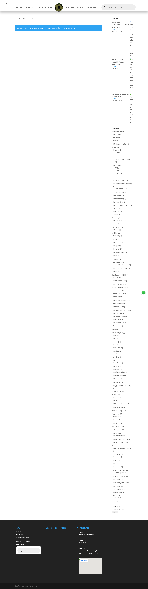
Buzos (115, 335)
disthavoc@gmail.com (86, 535)
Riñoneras (116, 382)
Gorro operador (120, 473)
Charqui (116, 230)
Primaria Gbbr (118, 202)
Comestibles (116, 227)
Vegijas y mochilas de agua (122, 385)
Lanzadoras (116, 351)
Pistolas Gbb (117, 195)
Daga (115, 239)
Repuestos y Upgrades (121, 205)
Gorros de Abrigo (119, 476)
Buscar (115, 512)
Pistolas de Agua (117, 411)
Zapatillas (116, 215)
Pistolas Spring (118, 199)
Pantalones (117, 479)
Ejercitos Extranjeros (119, 287)
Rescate (116, 256)
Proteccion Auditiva (118, 426)
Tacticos (116, 259)
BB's (115, 344)
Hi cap (119, 173)
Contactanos (92, 8)
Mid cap (119, 177)
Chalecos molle (118, 293)
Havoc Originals (117, 333)
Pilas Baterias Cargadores (122, 448)
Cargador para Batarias (123, 159)
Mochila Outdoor (119, 372)
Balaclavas (117, 457)
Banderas (116, 397)
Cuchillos (115, 233)
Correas (116, 137)
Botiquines (117, 319)
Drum (119, 170)
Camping (115, 218)
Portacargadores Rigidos (122, 310)
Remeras (116, 339)
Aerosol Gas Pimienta (120, 265)
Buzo (115, 463)
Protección (115, 414)
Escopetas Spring (119, 180)
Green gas (116, 348)
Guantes (116, 417)
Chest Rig (116, 297)
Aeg (116, 168)
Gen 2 (117, 498)
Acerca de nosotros (74, 8)
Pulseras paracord (119, 442)
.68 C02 (116, 357)
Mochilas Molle (118, 375)
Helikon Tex (117, 277)
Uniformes (117, 495)
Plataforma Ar (120, 192)
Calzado (114, 209)
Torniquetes (117, 326)
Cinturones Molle (119, 303)
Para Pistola (117, 363)
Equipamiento (116, 291)
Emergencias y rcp (119, 323)
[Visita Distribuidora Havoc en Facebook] (54, 532)
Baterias (116, 150)
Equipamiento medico (119, 317)
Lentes (115, 420)
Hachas (114, 329)
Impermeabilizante (119, 220)
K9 (114, 401)
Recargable (117, 366)
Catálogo (29, 8)
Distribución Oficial (44, 8)
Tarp (115, 224)
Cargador (116, 165)
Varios (114, 446)
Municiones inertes (120, 144)
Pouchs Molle (118, 313)
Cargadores (117, 134)
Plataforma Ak (120, 189)
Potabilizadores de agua (121, 439)
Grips (115, 141)
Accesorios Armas (118, 131)
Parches (114, 395)
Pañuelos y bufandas (120, 483)
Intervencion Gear (119, 281)
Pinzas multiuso (118, 252)
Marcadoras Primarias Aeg (122, 184)
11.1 (116, 152)
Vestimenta (116, 454)
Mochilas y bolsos (118, 370)
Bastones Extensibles (120, 268)
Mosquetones (116, 391)
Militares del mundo (120, 404)
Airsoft (114, 147)
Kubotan (116, 272)
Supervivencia (116, 433)
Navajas (116, 249)
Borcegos (116, 211)
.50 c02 (115, 354)
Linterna (114, 360)
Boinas (115, 460)
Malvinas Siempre (119, 284)
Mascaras (116, 423)
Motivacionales (118, 407)
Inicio (16, 19)
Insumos (115, 342)
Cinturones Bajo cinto (121, 300)
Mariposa (116, 246)
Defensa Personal (118, 262)
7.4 (116, 156)
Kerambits (116, 242)
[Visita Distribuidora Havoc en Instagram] (49, 532)
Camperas (116, 467)
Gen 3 (117, 501)
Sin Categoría (116, 430)
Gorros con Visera (119, 470)
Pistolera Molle (118, 307)
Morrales (116, 379)
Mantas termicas (119, 436)
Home (19, 8)
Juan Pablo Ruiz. (31, 586)
